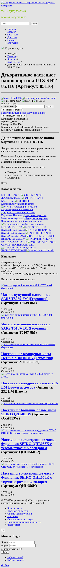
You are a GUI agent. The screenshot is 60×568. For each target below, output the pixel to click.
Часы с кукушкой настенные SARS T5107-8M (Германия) (25, 326)
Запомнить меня (9, 549)
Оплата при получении (19, 513)
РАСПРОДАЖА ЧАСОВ (14, 241)
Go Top (5, 565)
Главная (11, 29)
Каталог (11, 31)
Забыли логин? (15, 557)
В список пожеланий (12, 110)
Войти (5, 552)
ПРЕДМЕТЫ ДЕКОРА (13, 238)
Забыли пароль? (15, 560)
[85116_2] (39, 100)
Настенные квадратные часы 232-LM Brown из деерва (29, 385)
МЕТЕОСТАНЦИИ (12, 227)
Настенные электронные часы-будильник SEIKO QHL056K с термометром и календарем (27, 477)
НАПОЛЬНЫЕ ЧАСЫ (13, 230)
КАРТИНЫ (7, 201)
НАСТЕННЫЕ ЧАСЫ (13, 232)
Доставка (12, 37)
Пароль (5, 545)
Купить (49, 106)
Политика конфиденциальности (24, 522)
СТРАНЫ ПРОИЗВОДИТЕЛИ (17, 244)
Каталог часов (14, 508)
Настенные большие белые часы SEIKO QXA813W (28, 412)
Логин (4, 542)
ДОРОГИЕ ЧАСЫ (11, 197)
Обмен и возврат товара (20, 519)
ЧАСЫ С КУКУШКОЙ (13, 250)
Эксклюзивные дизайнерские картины (21, 221)
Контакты (12, 43)
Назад (4, 183)
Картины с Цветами (12, 215)
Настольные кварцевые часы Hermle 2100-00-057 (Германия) (27, 356)
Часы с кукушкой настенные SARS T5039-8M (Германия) (25, 297)
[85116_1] (27, 100)
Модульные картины (12, 218)
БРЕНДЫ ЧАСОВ (11, 195)
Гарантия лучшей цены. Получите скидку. (23, 112)
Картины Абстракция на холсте (17, 203)
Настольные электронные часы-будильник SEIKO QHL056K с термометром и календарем (28, 444)
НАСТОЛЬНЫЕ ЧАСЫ (14, 235)
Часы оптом (13, 524)
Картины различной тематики (17, 209)
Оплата (11, 40)
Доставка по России (17, 511)
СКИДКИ (12, 34)
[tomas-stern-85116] (11, 100)
